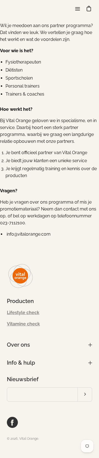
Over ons (18, 344)
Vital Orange (28, 439)
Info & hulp (21, 362)
